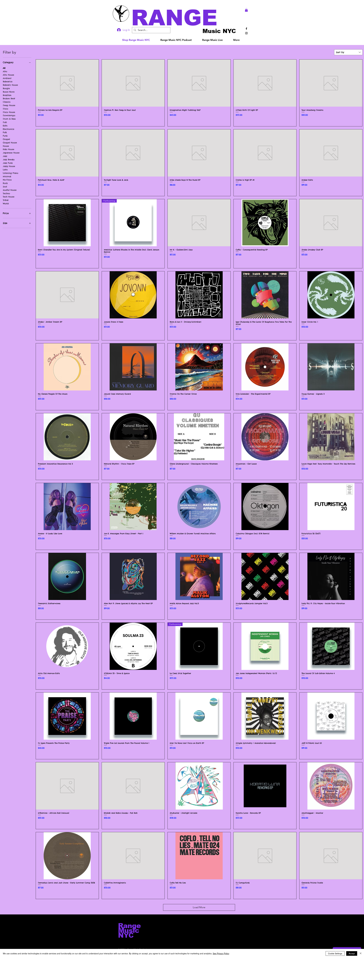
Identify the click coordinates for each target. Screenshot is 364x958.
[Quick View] (67, 83)
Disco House (9, 112)
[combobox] (348, 52)
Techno (6, 193)
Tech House (8, 196)
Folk (5, 132)
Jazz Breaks (9, 159)
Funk (5, 136)
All (4, 68)
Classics (6, 102)
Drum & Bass (9, 119)
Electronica (8, 129)
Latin (5, 169)
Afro (5, 71)
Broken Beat (9, 98)
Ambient (7, 78)
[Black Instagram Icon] (246, 33)
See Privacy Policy (221, 953)
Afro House (8, 75)
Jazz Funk (8, 163)
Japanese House (11, 152)
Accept (352, 953)
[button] (186, 17)
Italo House (8, 149)
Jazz (5, 156)
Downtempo (9, 115)
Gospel (6, 139)
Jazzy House (9, 166)
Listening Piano (10, 173)
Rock (5, 183)
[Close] (360, 953)
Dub (5, 122)
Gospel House (10, 142)
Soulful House (9, 190)
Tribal (5, 200)
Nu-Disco (7, 180)
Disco (5, 108)
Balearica (7, 81)
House (6, 146)
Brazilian (7, 95)
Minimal (7, 176)
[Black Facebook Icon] (246, 28)
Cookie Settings (335, 953)
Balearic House (10, 85)
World (6, 203)
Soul (5, 186)
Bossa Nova (8, 92)
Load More (199, 907)
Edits (5, 125)
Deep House (9, 105)
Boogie (6, 88)
